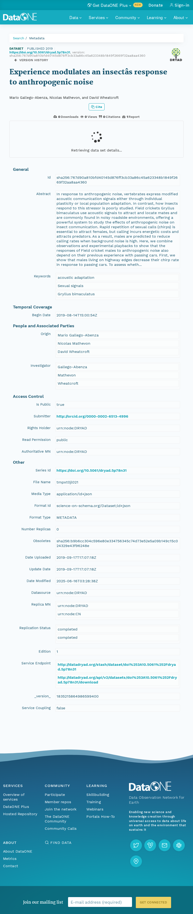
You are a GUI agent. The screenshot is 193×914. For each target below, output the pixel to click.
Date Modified (39, 581)
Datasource (41, 593)
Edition (45, 651)
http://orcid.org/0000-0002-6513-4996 (92, 416)
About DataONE (17, 851)
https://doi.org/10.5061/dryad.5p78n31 (39, 52)
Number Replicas (36, 529)
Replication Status (35, 628)
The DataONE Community (57, 818)
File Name (42, 482)
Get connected (153, 902)
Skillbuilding (97, 794)
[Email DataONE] (164, 845)
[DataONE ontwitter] (136, 845)
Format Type (40, 517)
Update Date (40, 569)
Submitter (42, 416)
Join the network (61, 809)
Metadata (36, 38)
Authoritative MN (36, 451)
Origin (46, 334)
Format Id (42, 505)
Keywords (42, 276)
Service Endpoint (36, 663)
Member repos (58, 802)
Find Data (60, 842)
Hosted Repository (20, 814)
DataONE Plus (16, 806)
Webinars (94, 809)
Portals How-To (100, 816)
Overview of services (13, 797)
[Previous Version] (15, 60)
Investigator (41, 365)
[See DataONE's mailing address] (136, 861)
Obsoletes (42, 541)
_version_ (42, 696)
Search (18, 38)
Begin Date (41, 315)
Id (49, 177)
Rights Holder (39, 428)
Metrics (9, 858)
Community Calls (60, 828)
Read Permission (36, 440)
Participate (55, 794)
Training (93, 802)
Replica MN (41, 604)
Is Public (43, 404)
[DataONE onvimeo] (150, 845)
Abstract (43, 194)
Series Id (43, 470)
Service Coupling (36, 708)
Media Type (41, 494)
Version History (33, 60)
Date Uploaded (38, 557)
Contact (10, 866)
